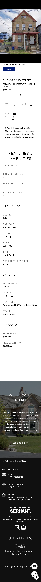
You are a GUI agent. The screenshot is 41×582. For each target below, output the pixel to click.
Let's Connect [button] (20, 443)
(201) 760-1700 (13, 487)
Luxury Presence (20, 554)
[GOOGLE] (23, 538)
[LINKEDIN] (17, 538)
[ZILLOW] (29, 538)
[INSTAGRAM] (11, 538)
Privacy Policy (30, 566)
